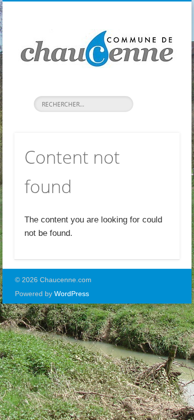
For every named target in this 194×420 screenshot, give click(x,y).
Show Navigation (155, 89)
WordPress (71, 294)
